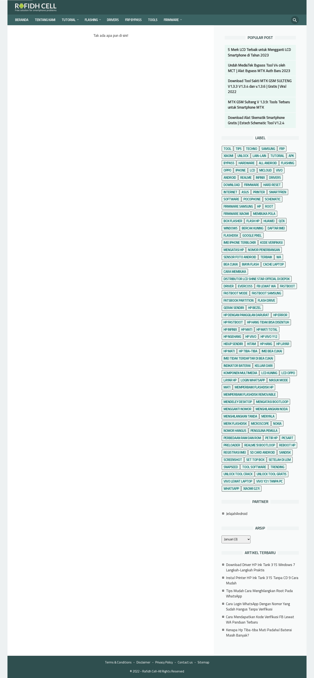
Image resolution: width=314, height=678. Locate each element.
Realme (246, 177)
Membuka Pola (264, 213)
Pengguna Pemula (264, 430)
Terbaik (266, 257)
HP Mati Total (267, 329)
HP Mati (246, 329)
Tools (152, 19)
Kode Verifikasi (271, 242)
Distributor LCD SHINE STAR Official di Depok (257, 278)
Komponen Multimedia (240, 372)
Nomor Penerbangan (264, 249)
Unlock (243, 155)
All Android (268, 163)
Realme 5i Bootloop (259, 445)
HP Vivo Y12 (269, 336)
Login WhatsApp (253, 380)
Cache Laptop (273, 264)
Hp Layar (282, 343)
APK (291, 155)
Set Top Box (255, 459)
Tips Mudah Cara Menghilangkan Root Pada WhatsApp (259, 593)
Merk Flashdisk (235, 423)
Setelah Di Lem (280, 459)
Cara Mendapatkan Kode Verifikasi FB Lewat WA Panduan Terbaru (260, 619)
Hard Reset (272, 184)
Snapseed (231, 466)
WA (278, 257)
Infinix (260, 177)
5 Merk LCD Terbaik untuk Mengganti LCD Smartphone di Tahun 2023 (259, 52)
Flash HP (253, 220)
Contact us (185, 662)
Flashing (91, 19)
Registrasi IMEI (235, 452)
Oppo (227, 170)
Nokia (277, 423)
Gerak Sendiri (234, 307)
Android (230, 177)
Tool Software (254, 466)
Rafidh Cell (149, 671)
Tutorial (69, 19)
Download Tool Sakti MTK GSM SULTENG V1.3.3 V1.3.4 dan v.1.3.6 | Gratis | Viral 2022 (260, 86)
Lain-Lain (259, 155)
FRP (282, 148)
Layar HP (230, 380)
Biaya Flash (250, 264)
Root (269, 206)
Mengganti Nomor (237, 409)
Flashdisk (231, 235)
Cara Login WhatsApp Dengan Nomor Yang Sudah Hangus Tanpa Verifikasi (258, 606)
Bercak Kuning (252, 228)
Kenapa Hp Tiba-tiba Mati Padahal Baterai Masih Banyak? (259, 632)
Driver (229, 286)
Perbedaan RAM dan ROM (242, 437)
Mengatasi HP (234, 249)
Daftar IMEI (276, 228)
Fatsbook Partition (239, 300)
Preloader (232, 445)
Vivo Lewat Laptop (238, 481)
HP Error (280, 314)
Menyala (267, 416)
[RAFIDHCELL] (38, 7)
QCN (282, 220)
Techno (251, 148)
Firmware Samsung (238, 206)
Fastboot (287, 286)
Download (232, 184)
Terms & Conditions (118, 662)
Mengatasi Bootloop (272, 401)
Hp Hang (266, 343)
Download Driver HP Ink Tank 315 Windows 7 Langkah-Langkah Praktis (260, 567)
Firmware (171, 19)
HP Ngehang (232, 336)
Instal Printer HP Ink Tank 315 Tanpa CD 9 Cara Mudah (262, 580)
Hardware (247, 163)
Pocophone (252, 199)
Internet (230, 192)
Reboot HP (287, 445)
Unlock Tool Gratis (271, 474)
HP (259, 206)
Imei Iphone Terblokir (240, 242)
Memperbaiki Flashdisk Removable (250, 394)
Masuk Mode (278, 380)
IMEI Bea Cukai (272, 351)
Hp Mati (229, 351)
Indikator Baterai (237, 365)
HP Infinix (230, 329)
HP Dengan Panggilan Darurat (246, 314)
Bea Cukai (231, 264)
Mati (227, 387)
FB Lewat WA (266, 286)
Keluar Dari (264, 365)
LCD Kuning (269, 372)
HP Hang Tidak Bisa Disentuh (268, 322)
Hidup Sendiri (233, 343)
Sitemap (203, 662)
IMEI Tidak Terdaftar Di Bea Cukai (248, 358)
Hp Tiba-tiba (248, 351)
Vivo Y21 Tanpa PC (269, 481)
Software (231, 199)
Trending (277, 466)
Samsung (268, 148)
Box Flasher (233, 220)
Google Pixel (252, 235)
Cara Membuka (235, 271)
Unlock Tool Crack (238, 474)
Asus (245, 192)
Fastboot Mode (236, 293)
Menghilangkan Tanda (240, 416)
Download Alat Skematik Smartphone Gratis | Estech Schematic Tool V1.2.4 (256, 120)
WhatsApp (231, 488)
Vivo (279, 170)
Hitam (251, 343)
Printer (259, 192)
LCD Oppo (288, 372)
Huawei (269, 220)
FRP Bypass (133, 19)
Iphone (241, 170)
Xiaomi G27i (251, 488)
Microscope (260, 423)
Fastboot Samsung (266, 293)
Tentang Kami (45, 19)
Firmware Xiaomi (236, 213)
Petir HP (271, 437)
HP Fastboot (233, 322)
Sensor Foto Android (240, 257)
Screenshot (233, 459)
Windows (231, 228)
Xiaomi (228, 155)
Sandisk (285, 452)
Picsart (287, 437)
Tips (239, 148)
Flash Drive (266, 300)
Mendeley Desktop (238, 401)
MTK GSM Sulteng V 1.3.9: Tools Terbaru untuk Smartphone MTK (259, 104)
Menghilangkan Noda (272, 409)
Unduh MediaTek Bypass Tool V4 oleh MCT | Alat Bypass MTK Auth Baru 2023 (259, 68)
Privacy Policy (164, 662)
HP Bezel (254, 307)
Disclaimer (143, 662)
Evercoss (245, 286)
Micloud (265, 170)
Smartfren (277, 192)
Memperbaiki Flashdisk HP (254, 387)
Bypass (229, 163)
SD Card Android (262, 452)
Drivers (113, 19)
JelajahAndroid (236, 513)
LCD (252, 170)
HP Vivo (250, 336)
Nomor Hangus (235, 430)
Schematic (272, 199)
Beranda (21, 19)
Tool (227, 148)
